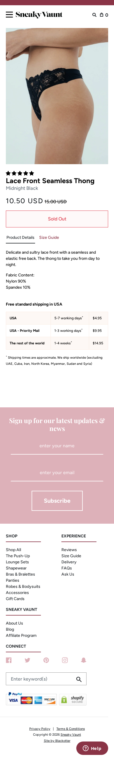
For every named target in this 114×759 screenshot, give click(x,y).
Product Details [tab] (20, 237)
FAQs (66, 568)
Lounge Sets (17, 562)
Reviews (69, 549)
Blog (10, 629)
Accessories (17, 592)
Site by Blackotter (57, 741)
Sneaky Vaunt (71, 734)
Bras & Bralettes (20, 574)
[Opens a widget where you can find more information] (92, 749)
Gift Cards (15, 598)
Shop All (13, 549)
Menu (9, 13)
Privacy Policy (39, 729)
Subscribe (57, 500)
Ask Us (67, 574)
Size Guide (71, 555)
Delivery (69, 562)
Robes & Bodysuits (23, 586)
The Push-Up (18, 555)
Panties (12, 580)
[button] (20, 173)
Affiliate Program (21, 635)
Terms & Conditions (70, 729)
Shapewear (16, 568)
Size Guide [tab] (49, 237)
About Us (14, 623)
